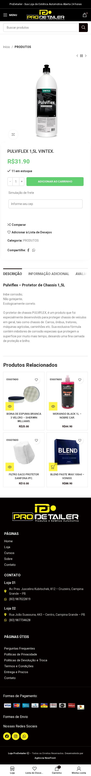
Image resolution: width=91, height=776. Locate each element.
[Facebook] (7, 736)
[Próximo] (86, 56)
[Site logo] (46, 14)
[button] (53, 467)
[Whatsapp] (24, 736)
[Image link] (45, 706)
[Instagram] (15, 736)
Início (6, 47)
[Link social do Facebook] (28, 250)
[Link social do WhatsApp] (33, 250)
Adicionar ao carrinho (55, 181)
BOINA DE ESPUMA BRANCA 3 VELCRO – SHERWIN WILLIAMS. (24, 417)
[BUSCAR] (83, 27)
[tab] (12, 273)
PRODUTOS (23, 47)
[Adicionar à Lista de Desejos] (36, 380)
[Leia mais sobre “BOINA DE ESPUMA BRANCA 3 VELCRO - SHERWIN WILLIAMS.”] (10, 406)
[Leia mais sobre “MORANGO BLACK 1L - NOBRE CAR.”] (53, 406)
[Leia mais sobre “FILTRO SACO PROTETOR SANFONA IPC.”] (10, 467)
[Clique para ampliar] (13, 134)
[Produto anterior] (77, 56)
